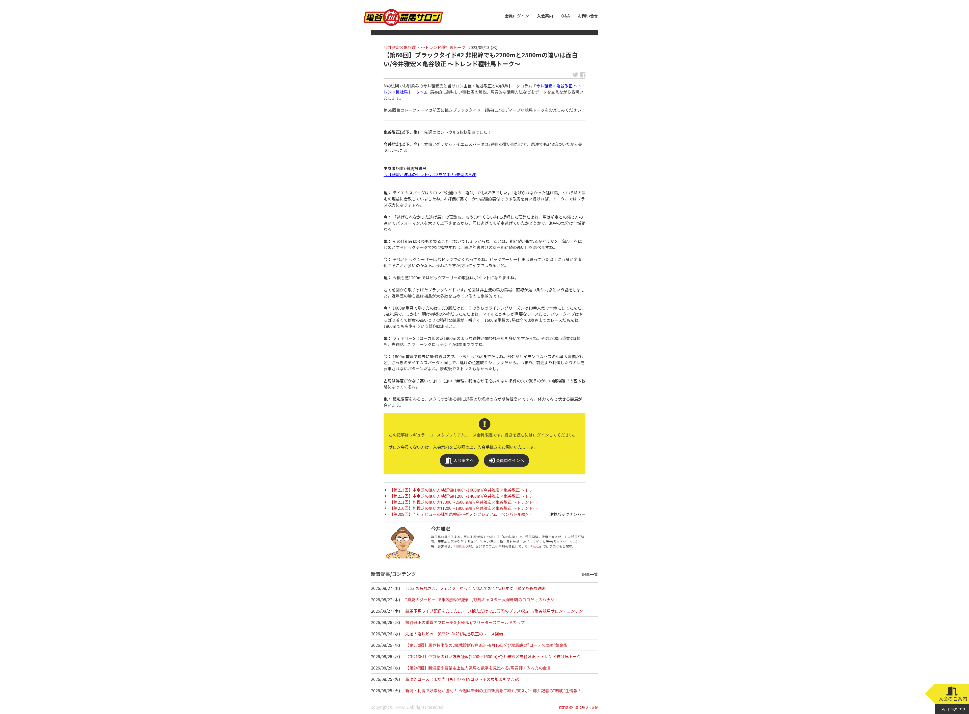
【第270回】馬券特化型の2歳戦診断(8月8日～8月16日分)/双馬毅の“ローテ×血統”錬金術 (486, 645)
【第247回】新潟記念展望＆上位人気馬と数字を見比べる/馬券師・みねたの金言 (478, 668)
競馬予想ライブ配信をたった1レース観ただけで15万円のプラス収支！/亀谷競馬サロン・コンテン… (496, 611)
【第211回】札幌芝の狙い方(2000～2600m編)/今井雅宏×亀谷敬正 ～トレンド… (463, 502)
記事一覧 (590, 574)
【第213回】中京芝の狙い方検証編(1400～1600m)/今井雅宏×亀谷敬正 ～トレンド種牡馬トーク (493, 656)
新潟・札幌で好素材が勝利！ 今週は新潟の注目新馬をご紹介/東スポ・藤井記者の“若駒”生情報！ (493, 690)
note (536, 546)
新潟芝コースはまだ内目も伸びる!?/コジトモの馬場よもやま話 (462, 679)
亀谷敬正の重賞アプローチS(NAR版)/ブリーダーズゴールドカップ (465, 622)
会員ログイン (517, 16)
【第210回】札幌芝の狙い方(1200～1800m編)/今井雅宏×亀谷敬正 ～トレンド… (463, 508)
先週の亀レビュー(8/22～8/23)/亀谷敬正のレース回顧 (454, 634)
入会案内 (545, 16)
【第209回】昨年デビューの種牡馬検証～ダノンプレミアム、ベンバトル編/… (460, 514)
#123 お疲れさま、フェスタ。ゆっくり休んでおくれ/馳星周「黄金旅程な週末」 (477, 588)
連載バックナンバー (567, 514)
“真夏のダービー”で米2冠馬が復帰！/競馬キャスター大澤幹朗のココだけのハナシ (479, 599)
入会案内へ (463, 460)
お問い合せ (588, 16)
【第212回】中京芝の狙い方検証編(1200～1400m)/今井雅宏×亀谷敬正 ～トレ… (463, 496)
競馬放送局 (464, 546)
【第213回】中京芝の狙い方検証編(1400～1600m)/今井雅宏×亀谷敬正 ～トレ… (463, 490)
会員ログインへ (509, 460)
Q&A (565, 16)
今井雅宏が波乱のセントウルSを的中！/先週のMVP (430, 174)
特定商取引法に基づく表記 (578, 707)
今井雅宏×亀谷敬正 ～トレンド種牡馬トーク (424, 47)
